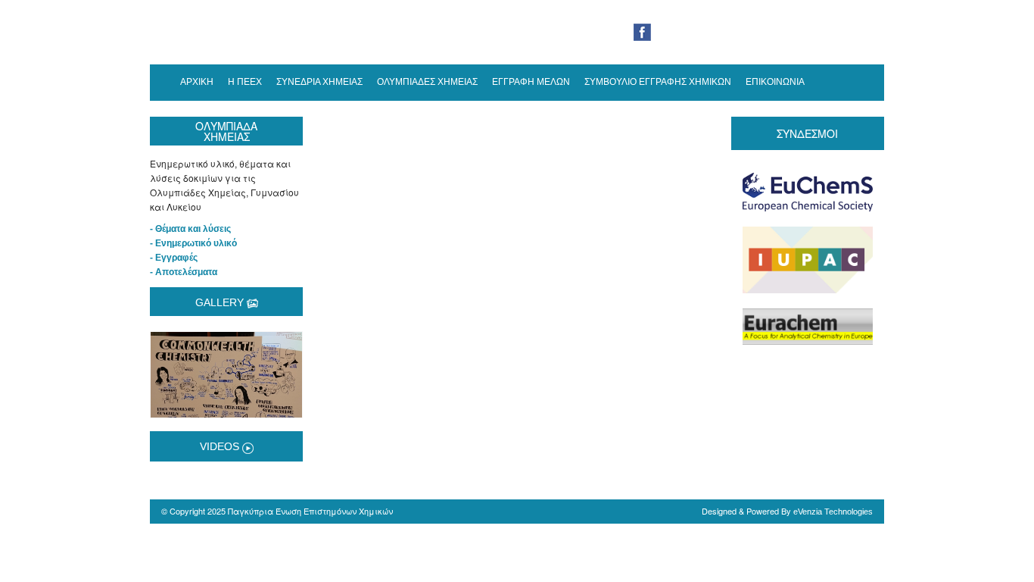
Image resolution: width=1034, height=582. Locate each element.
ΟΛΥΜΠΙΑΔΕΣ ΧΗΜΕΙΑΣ (427, 82)
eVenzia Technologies (833, 511)
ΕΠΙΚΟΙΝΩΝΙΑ (775, 82)
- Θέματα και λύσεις (190, 229)
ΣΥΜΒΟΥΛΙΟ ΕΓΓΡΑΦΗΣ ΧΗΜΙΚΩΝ (657, 82)
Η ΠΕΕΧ (245, 82)
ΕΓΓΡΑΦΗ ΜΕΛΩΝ (531, 82)
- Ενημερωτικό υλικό (193, 243)
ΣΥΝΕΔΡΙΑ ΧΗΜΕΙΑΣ (319, 82)
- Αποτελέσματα (183, 272)
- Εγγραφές (174, 257)
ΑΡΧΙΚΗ (196, 82)
